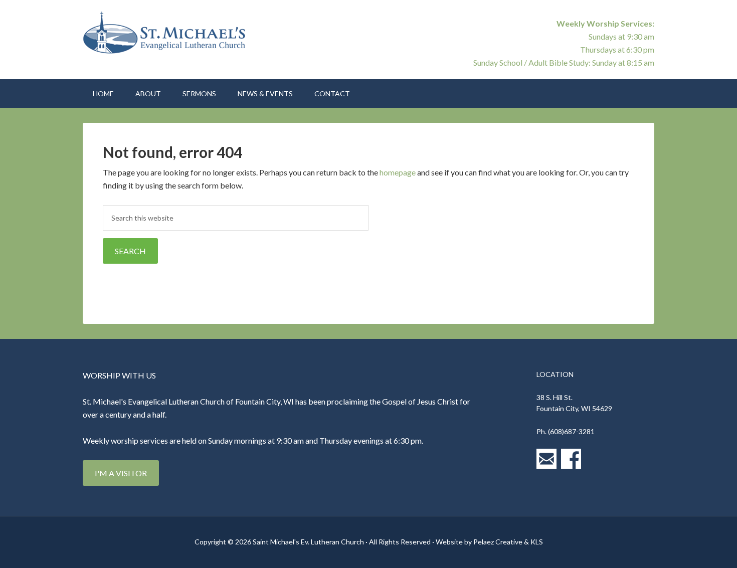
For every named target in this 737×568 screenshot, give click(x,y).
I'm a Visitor (121, 473)
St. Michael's (168, 35)
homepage (398, 172)
